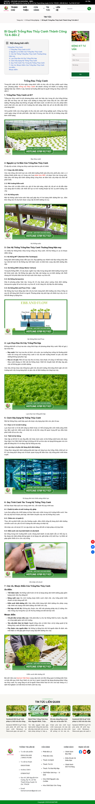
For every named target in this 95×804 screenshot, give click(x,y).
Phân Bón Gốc (48, 756)
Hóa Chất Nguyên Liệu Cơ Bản (51, 780)
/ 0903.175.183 (26, 758)
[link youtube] (84, 752)
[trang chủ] (6, 9)
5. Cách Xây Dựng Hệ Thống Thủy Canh (23, 61)
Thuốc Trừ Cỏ (48, 764)
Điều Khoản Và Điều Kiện (70, 759)
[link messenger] (31, 1)
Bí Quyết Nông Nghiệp (32, 20)
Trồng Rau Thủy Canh (15, 47)
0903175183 (25, 765)
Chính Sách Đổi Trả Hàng (70, 766)
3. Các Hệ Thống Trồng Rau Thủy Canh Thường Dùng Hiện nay (27, 55)
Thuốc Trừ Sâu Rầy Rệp (51, 768)
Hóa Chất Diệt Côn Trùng (52, 785)
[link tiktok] (89, 752)
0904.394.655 (26, 755)
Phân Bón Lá (47, 752)
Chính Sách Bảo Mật (69, 753)
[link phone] (32, 1)
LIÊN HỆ (7, 3)
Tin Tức (48, 8)
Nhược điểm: (13, 69)
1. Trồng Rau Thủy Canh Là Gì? (19, 49)
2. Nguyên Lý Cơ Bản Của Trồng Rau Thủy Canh (25, 52)
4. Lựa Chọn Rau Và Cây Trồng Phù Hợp (23, 58)
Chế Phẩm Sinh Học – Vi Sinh (51, 774)
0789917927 (25, 773)
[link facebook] (29, 1)
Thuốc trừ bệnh (48, 760)
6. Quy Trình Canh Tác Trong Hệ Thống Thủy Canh (27, 63)
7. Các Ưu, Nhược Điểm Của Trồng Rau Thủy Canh (26, 65)
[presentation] (6, 719)
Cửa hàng (36, 8)
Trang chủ (20, 20)
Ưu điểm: (12, 67)
